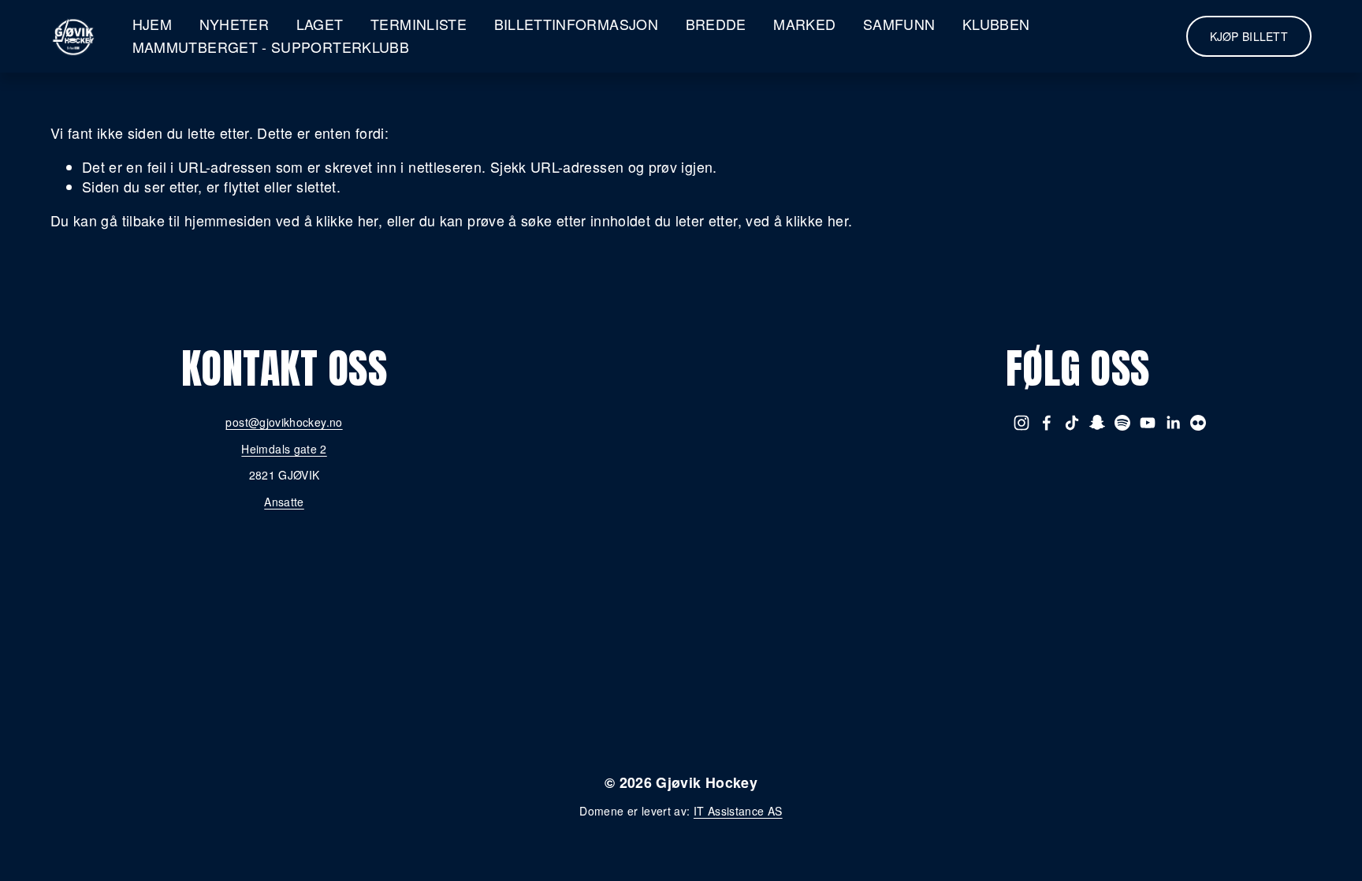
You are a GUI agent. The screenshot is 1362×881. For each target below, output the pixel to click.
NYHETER (234, 24)
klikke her (347, 220)
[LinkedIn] (1173, 423)
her (755, 695)
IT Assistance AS (738, 811)
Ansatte (284, 502)
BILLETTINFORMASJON (576, 24)
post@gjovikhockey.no (283, 422)
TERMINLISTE (418, 24)
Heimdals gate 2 (283, 449)
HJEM (152, 24)
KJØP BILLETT (1249, 36)
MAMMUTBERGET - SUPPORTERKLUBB (270, 47)
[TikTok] (1072, 423)
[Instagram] (1021, 423)
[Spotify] (1122, 423)
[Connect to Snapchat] (1097, 423)
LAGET (320, 24)
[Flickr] (1198, 423)
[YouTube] (1147, 423)
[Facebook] (1047, 423)
